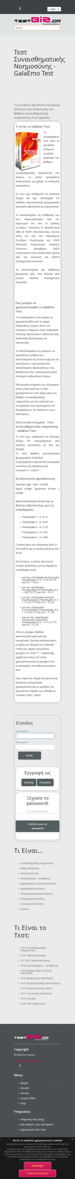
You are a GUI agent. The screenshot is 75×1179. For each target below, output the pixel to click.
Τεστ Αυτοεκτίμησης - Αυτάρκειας (39, 965)
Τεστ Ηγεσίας (28, 998)
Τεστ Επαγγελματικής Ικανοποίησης (40, 983)
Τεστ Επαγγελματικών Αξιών (36, 988)
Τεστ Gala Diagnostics (33, 1003)
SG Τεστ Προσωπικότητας (35, 960)
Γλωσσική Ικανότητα (31, 903)
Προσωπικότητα (29, 873)
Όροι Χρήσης (28, 1054)
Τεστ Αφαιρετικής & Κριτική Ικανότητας (35, 972)
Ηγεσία (24, 909)
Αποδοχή (37, 1165)
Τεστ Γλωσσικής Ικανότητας (36, 993)
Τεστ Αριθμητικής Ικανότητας (36, 978)
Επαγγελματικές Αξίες (32, 898)
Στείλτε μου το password (37, 826)
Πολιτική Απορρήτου (37, 1173)
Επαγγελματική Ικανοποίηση (36, 893)
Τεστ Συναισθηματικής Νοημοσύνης (33, 949)
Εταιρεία (45, 782)
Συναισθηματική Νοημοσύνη (36, 863)
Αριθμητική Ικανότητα (32, 888)
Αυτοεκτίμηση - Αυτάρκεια (35, 878)
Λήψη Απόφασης (29, 868)
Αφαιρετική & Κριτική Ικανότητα (38, 883)
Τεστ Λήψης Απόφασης (33, 955)
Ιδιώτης (29, 782)
